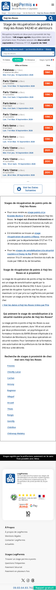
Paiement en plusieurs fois (17, 571)
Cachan (10, 378)
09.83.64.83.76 (22, 587)
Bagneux (11, 390)
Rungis (10, 415)
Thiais (10, 408)
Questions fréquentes (15, 563)
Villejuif (10, 396)
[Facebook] (28, 580)
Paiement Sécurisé (13, 567)
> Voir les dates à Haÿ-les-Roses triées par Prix (25, 305)
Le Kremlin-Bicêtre (34, 49)
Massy (48, 49)
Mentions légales (13, 536)
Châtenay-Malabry (16, 433)
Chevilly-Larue (14, 372)
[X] (23, 580)
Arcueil (10, 402)
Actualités (9, 544)
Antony (10, 384)
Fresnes (11, 365)
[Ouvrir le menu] (53, 5)
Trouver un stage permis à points (20, 559)
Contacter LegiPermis (15, 540)
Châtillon (11, 427)
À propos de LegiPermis (16, 532)
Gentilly (11, 421)
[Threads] (33, 580)
